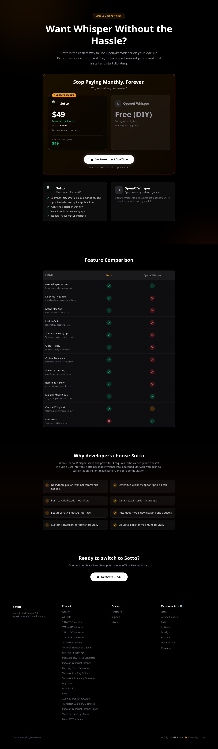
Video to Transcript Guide (75, 713)
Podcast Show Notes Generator (78, 657)
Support (116, 616)
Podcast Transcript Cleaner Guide (80, 708)
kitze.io (115, 622)
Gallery (66, 611)
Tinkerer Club (168, 642)
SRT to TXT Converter (73, 632)
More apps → (168, 648)
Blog (64, 693)
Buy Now (67, 683)
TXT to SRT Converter (73, 637)
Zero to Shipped (169, 616)
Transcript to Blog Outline (76, 673)
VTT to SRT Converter (73, 627)
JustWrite (166, 627)
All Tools (66, 616)
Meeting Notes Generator (76, 668)
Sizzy (163, 611)
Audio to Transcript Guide (76, 698)
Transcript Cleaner (72, 642)
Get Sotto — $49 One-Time (111, 159)
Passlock (165, 637)
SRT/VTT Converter (72, 622)
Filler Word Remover (73, 652)
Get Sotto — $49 (111, 577)
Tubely (164, 632)
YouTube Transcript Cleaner (77, 647)
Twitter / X (117, 611)
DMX (163, 622)
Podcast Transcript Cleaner (76, 662)
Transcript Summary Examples (78, 703)
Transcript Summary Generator (78, 678)
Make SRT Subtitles (72, 719)
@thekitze (174, 737)
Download (67, 688)
